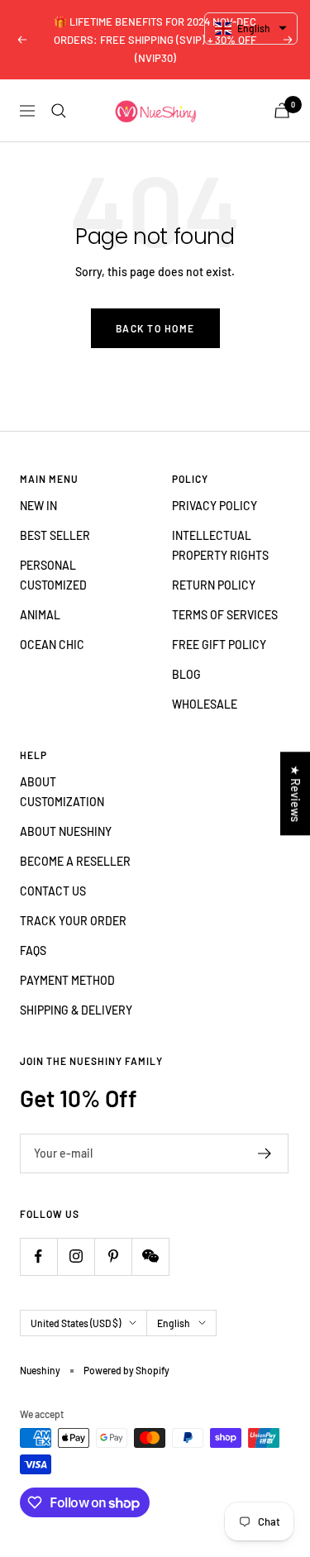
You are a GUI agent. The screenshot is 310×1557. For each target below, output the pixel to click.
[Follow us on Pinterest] (112, 1256)
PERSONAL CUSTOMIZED (53, 575)
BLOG (186, 674)
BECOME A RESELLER (75, 861)
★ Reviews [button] (296, 793)
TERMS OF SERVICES (225, 615)
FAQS (33, 950)
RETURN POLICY (213, 585)
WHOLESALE (204, 704)
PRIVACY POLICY (214, 506)
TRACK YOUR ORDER (73, 921)
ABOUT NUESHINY (66, 831)
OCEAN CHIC (52, 645)
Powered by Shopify (126, 1370)
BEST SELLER (55, 535)
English (173, 1323)
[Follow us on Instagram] (75, 1256)
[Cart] (282, 110)
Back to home (155, 328)
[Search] (58, 110)
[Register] (265, 1153)
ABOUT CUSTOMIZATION (62, 792)
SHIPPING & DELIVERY (76, 1010)
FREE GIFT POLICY (219, 645)
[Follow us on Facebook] (38, 1256)
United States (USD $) (76, 1323)
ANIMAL (40, 615)
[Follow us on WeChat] (150, 1256)
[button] (251, 28)
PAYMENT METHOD (67, 980)
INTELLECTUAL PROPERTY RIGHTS (220, 545)
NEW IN (38, 506)
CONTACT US (53, 891)
